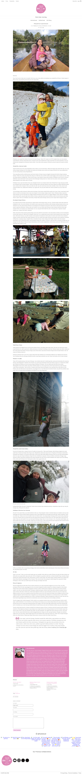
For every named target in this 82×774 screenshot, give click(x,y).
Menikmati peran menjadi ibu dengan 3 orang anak (52, 683)
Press (7, 1)
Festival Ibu (12, 1)
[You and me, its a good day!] (6, 742)
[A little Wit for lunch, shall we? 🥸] (16, 742)
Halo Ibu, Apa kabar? (17, 682)
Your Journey (39, 25)
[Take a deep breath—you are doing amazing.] (26, 742)
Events (17, 1)
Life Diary (48, 20)
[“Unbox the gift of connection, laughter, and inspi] (56, 742)
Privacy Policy (64, 773)
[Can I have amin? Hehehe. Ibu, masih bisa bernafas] (36, 742)
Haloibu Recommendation (18, 684)
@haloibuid (42, 734)
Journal (14, 685)
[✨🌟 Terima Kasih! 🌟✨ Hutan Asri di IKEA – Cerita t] (76, 742)
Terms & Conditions (73, 773)
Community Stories (50, 689)
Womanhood (33, 20)
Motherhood (42, 20)
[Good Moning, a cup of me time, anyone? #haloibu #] (66, 742)
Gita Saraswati (44, 25)
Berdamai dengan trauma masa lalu (35, 683)
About (2, 1)
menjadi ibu (17, 693)
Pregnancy (35, 25)
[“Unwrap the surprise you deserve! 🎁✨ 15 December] (46, 742)
